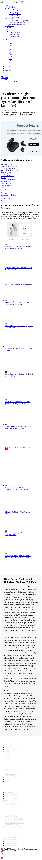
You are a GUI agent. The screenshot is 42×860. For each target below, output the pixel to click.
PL (10, 53)
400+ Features (10, 774)
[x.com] (2, 856)
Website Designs (14, 12)
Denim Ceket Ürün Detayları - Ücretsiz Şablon (18, 247)
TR (10, 57)
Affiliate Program (11, 776)
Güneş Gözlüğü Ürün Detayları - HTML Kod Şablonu (19, 427)
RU (10, 59)
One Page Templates (12, 804)
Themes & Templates (12, 787)
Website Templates (15, 10)
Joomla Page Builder (12, 821)
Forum (7, 779)
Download (8, 772)
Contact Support (10, 759)
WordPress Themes (15, 14)
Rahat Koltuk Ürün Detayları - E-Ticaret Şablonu (19, 375)
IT (10, 49)
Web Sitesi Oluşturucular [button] (12, 19)
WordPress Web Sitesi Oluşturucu (19, 22)
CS (10, 62)
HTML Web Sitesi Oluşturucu (18, 21)
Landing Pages (10, 841)
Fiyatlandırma (9, 26)
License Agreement (11, 751)
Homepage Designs (12, 843)
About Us (8, 753)
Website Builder (10, 815)
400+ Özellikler (10, 7)
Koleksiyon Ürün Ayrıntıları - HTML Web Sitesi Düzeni (18, 557)
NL (10, 45)
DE (10, 43)
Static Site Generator (12, 825)
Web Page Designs (11, 840)
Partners (8, 755)
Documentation (10, 778)
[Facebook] (2, 850)
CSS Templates (10, 798)
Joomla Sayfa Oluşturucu (17, 24)
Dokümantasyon (14, 34)
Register (8, 70)
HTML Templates (14, 17)
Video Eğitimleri (14, 32)
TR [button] (6, 39)
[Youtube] (2, 853)
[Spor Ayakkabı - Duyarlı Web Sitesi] (19, 238)
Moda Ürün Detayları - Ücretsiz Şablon (18, 285)
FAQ (7, 770)
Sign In (7, 66)
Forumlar (8, 27)
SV (10, 64)
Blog (6, 29)
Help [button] (6, 31)
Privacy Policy (10, 749)
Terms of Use (9, 747)
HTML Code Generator (13, 827)
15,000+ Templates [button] (11, 9)
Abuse (7, 757)
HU (10, 61)
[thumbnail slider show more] (2, 201)
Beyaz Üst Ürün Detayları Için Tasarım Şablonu (18, 303)
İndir (6, 5)
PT (10, 55)
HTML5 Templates (11, 802)
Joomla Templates (14, 15)
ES (10, 51)
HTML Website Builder (13, 817)
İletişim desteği (14, 36)
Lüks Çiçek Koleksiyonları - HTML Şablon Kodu (17, 403)
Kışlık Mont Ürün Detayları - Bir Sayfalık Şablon (16, 488)
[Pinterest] (2, 859)
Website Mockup (11, 845)
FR (10, 47)
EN (10, 41)
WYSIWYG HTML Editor (14, 823)
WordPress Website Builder (14, 819)
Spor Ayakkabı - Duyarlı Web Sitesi (17, 240)
